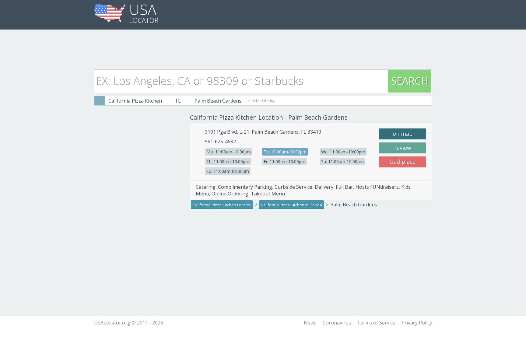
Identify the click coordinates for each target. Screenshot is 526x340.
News (310, 322)
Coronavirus (337, 322)
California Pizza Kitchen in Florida (291, 205)
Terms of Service (376, 322)
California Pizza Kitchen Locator (222, 205)
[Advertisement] (263, 47)
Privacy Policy (417, 322)
